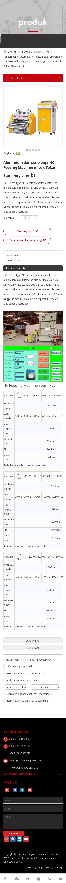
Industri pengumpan (40, 659)
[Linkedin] (22, 790)
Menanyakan (25, 231)
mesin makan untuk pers (45, 687)
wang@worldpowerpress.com (25, 760)
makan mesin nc (15, 659)
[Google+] (7, 790)
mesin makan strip (16, 687)
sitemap (58, 867)
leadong (49, 867)
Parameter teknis (15, 268)
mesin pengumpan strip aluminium (24, 673)
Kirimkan (14, 833)
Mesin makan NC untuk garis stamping (27, 700)
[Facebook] (15, 790)
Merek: (9, 260)
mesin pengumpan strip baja (21, 680)
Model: (9, 255)
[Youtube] (30, 790)
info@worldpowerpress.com (24, 767)
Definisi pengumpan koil (19, 666)
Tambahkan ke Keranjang (25, 240)
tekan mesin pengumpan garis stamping (27, 693)
